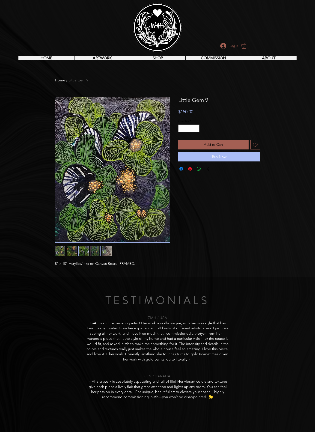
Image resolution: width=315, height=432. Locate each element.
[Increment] (196, 128)
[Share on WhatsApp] (199, 169)
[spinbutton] (189, 128)
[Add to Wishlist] (255, 144)
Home (60, 80)
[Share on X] (207, 169)
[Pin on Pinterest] (190, 169)
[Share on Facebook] (181, 169)
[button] (243, 46)
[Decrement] (181, 128)
